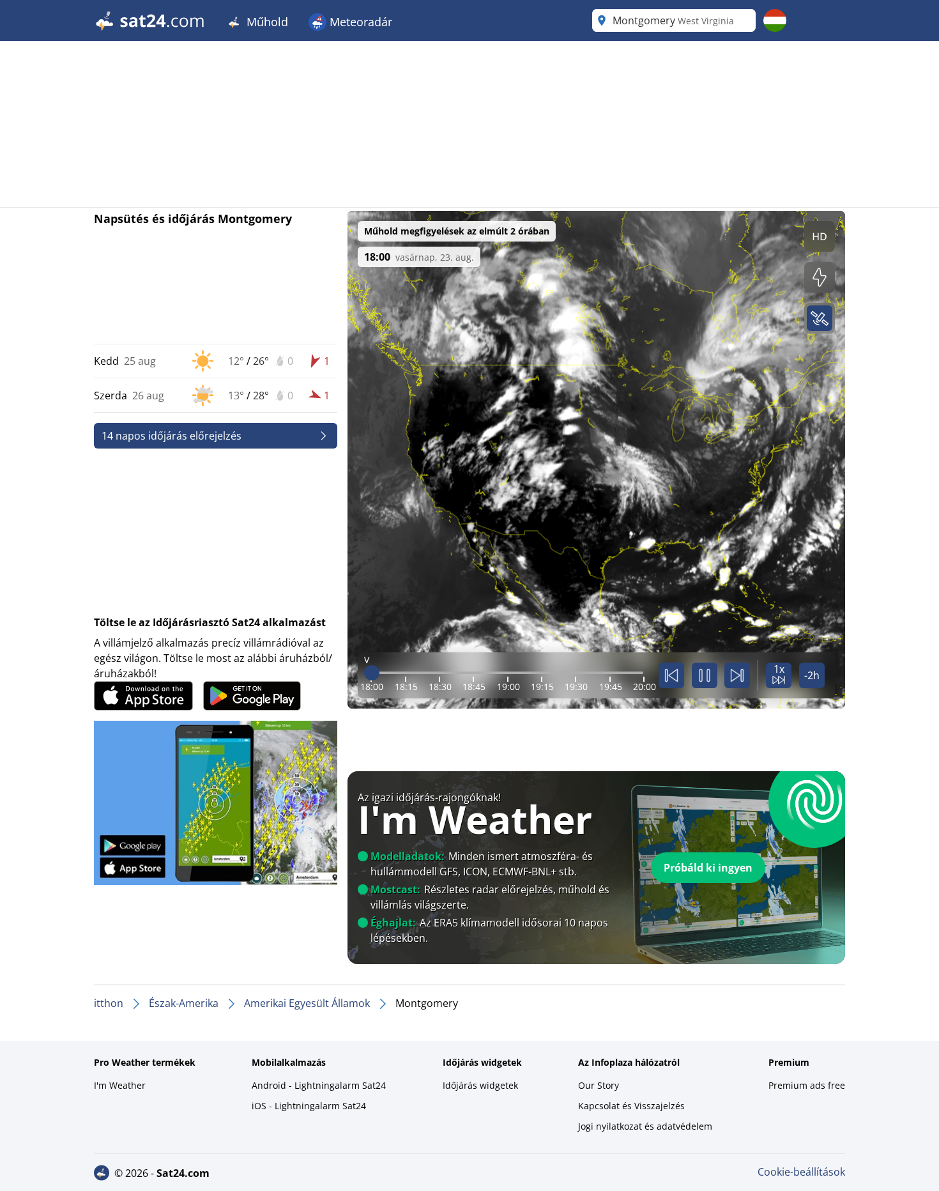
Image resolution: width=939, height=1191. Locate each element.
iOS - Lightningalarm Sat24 (309, 1106)
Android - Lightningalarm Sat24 (319, 1085)
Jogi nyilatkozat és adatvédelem (645, 1126)
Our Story (598, 1085)
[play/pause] (704, 675)
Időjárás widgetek (480, 1085)
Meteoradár (359, 21)
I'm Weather (120, 1085)
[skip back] (671, 675)
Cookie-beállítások (801, 1172)
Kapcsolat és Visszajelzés (631, 1106)
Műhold (265, 21)
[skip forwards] (737, 675)
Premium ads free (806, 1085)
